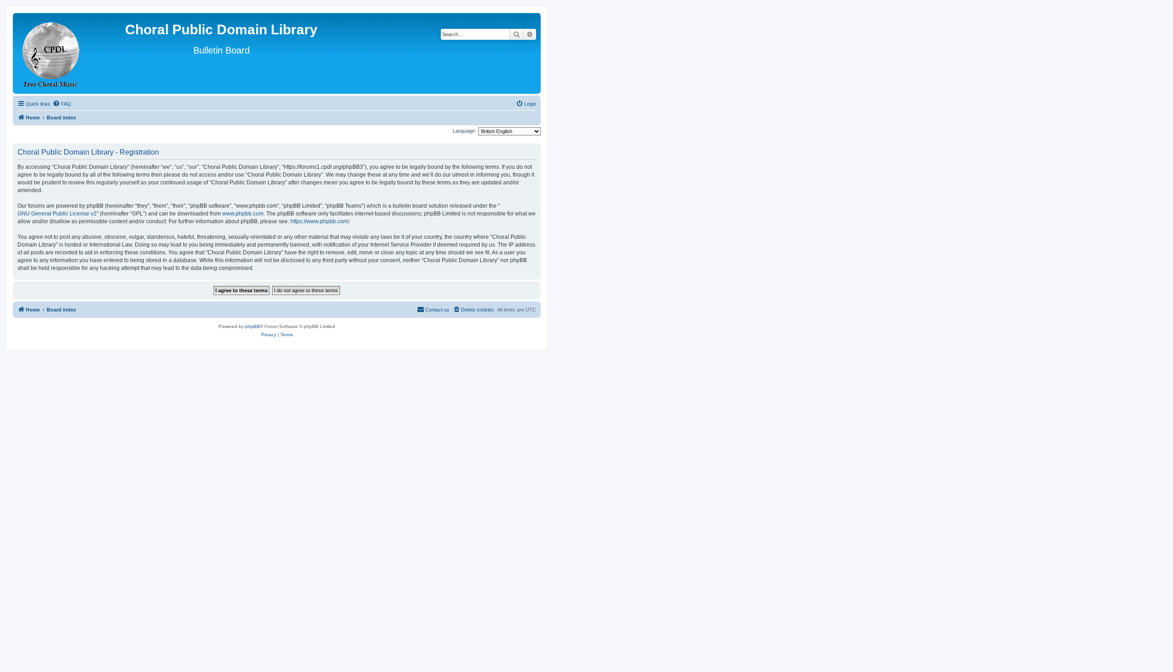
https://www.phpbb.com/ (320, 221)
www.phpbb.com (242, 213)
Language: (464, 131)
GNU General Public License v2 (57, 213)
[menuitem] (62, 103)
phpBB (252, 326)
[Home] (51, 53)
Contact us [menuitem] (437, 309)
